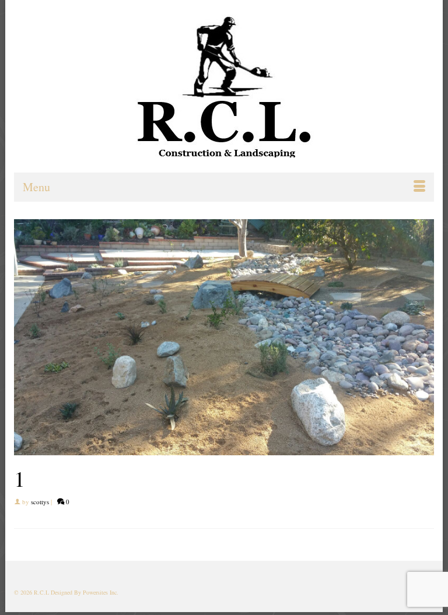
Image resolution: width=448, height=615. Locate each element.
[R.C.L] (224, 86)
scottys (40, 501)
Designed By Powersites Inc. (84, 592)
